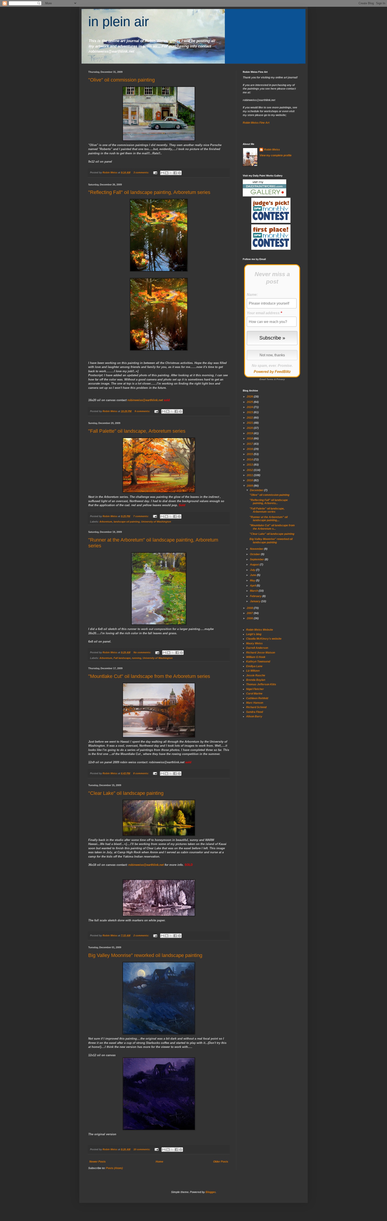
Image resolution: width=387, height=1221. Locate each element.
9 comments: (143, 411)
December (257, 490)
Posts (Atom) (114, 1168)
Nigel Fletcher (255, 689)
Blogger (210, 1192)
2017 (250, 443)
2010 (250, 480)
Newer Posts (97, 1161)
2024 (250, 407)
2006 (250, 618)
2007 (250, 613)
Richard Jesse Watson (260, 652)
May (253, 580)
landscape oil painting (127, 521)
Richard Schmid (256, 707)
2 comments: (141, 935)
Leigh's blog (253, 634)
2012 (250, 470)
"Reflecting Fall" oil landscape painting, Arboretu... (268, 502)
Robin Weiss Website (259, 629)
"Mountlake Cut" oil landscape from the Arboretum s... (272, 527)
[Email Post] (155, 172)
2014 (250, 459)
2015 (250, 454)
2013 (250, 464)
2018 (250, 438)
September (257, 559)
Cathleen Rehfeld (257, 698)
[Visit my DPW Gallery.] (264, 195)
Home (159, 1161)
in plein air (118, 21)
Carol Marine (254, 693)
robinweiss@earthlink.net (145, 400)
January (255, 601)
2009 (250, 485)
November (257, 548)
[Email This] (162, 173)
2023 (250, 412)
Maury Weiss (254, 643)
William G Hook (255, 657)
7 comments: (141, 516)
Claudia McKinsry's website (264, 638)
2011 (250, 475)
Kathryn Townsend (258, 661)
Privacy (280, 379)
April (253, 585)
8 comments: (141, 773)
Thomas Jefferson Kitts (261, 684)
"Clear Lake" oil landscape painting (125, 793)
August (255, 564)
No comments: (142, 652)
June (253, 575)
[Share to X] (171, 173)
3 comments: (141, 172)
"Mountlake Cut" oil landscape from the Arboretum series (149, 676)
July (253, 570)
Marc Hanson (254, 702)
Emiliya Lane (254, 666)
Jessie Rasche (255, 675)
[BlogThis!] (166, 173)
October (255, 554)
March (254, 590)
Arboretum (105, 521)
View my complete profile (276, 155)
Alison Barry (254, 716)
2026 (250, 396)
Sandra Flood (254, 712)
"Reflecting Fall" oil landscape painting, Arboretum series (149, 192)
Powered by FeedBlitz (272, 372)
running (136, 658)
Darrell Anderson (257, 647)
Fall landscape (122, 658)
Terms (270, 379)
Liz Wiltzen (253, 670)
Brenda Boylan (255, 679)
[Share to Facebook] (175, 173)
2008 (250, 608)
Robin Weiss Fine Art (256, 122)
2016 (250, 449)
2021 (250, 422)
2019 (250, 433)
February (256, 596)
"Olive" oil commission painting (121, 80)
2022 (250, 417)
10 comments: (142, 1149)
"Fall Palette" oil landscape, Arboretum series (136, 431)
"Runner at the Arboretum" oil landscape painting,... (268, 519)
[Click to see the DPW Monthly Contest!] (270, 222)
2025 (250, 402)
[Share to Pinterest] (179, 173)
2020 (250, 428)
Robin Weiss (272, 149)
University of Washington (156, 521)
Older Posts (220, 1161)
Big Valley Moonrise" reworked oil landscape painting (145, 955)
